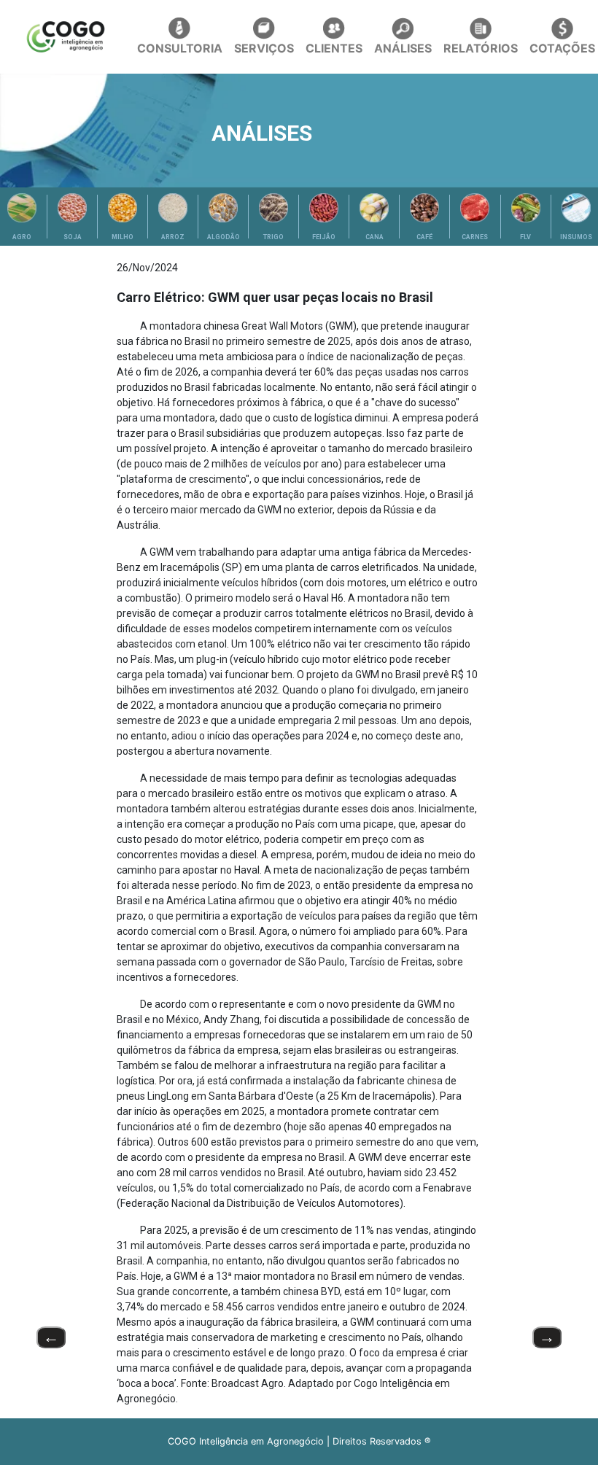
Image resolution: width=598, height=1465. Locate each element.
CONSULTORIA (179, 48)
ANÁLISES (403, 48)
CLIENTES (334, 48)
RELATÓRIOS (480, 48)
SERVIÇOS (264, 48)
